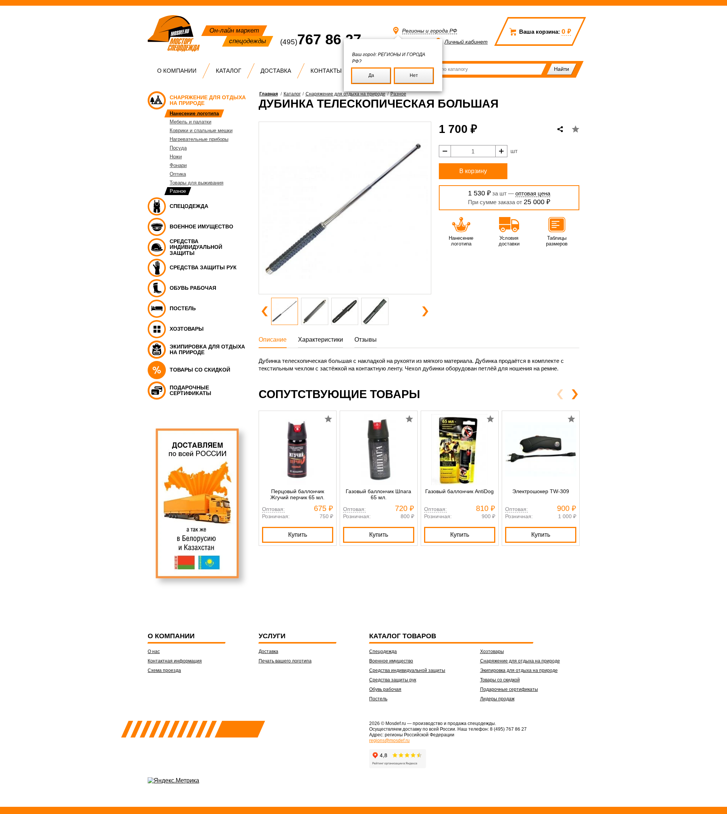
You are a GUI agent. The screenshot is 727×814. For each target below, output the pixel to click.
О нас (154, 651)
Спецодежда (383, 651)
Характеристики (320, 339)
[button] (265, 311)
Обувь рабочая (385, 689)
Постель (378, 699)
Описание (273, 339)
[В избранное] (575, 129)
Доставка (276, 70)
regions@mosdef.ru (389, 740)
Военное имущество (391, 661)
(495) (320, 42)
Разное (398, 94)
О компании (177, 70)
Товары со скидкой (500, 680)
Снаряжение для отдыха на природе (345, 94)
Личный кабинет (466, 42)
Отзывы (365, 339)
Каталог (228, 70)
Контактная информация (175, 661)
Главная (268, 94)
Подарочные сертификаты (509, 689)
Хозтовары (492, 651)
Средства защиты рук (392, 680)
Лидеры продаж (497, 699)
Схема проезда (164, 670)
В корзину (473, 171)
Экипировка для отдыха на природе (519, 670)
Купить (297, 534)
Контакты (326, 70)
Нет (414, 75)
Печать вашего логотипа (285, 661)
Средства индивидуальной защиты (407, 670)
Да (371, 75)
